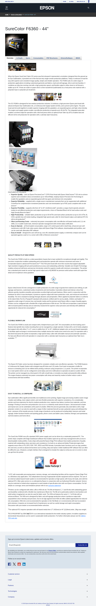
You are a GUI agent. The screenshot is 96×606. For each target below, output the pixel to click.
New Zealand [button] (9, 1)
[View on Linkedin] (24, 564)
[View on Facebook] (9, 564)
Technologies (12, 591)
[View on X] (14, 564)
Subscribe (81, 545)
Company (11, 597)
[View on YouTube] (19, 564)
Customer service (14, 574)
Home (64, 1)
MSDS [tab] (78, 58)
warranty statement (54, 485)
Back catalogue (16, 14)
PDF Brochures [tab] (52, 58)
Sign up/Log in (81, 1)
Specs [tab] (28, 58)
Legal (10, 580)
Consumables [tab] (38, 58)
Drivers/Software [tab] (67, 58)
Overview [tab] (10, 58)
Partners (11, 585)
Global (71, 1)
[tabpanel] (48, 291)
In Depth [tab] (19, 58)
